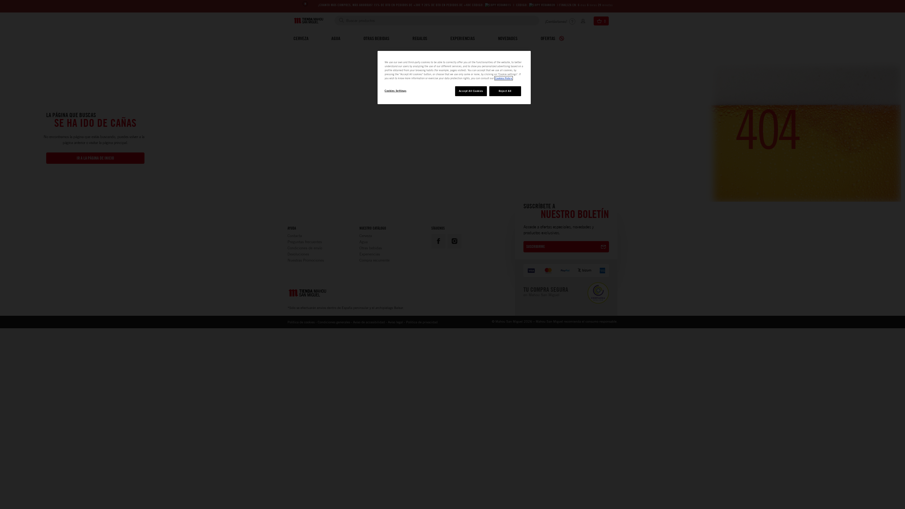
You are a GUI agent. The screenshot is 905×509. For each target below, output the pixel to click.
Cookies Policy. (503, 78)
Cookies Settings (395, 90)
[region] (454, 77)
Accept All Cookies (471, 91)
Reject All (505, 91)
